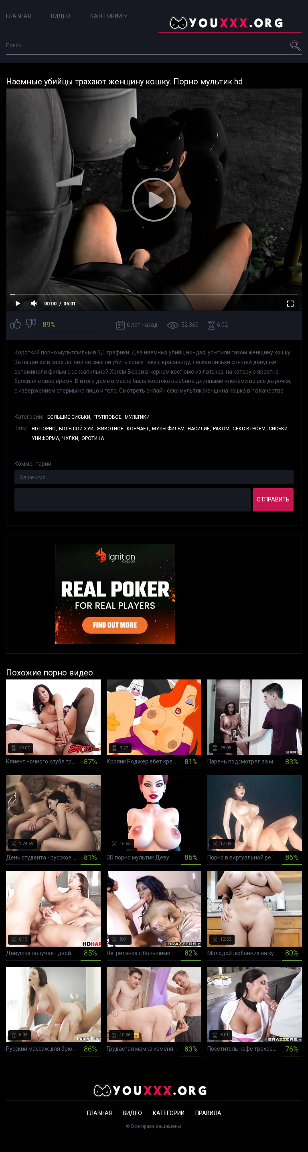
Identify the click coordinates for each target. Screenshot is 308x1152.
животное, (111, 429)
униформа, (46, 438)
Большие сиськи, (69, 417)
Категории (106, 16)
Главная (18, 16)
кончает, (138, 429)
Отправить (273, 499)
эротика (92, 438)
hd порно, (44, 429)
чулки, (70, 438)
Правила (208, 1113)
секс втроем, (250, 429)
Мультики (137, 417)
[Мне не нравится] (30, 325)
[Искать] (296, 45)
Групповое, (108, 417)
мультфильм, (169, 429)
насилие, (199, 429)
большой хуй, (77, 429)
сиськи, (279, 429)
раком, (222, 429)
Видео (60, 16)
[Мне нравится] (15, 325)
